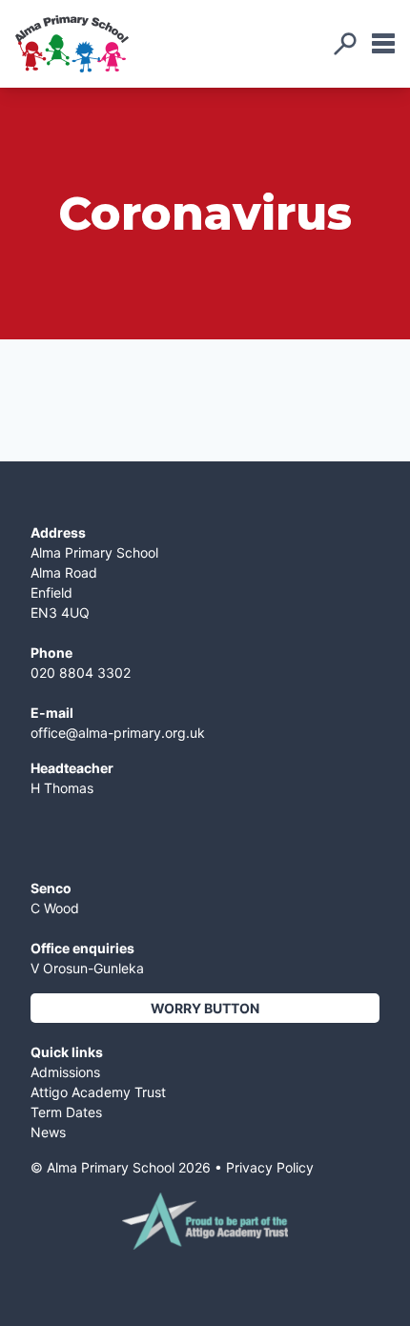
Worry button (205, 1008)
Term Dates (66, 1112)
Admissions (65, 1072)
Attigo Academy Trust (98, 1092)
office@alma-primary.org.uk (118, 732)
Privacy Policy (270, 1167)
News (48, 1132)
